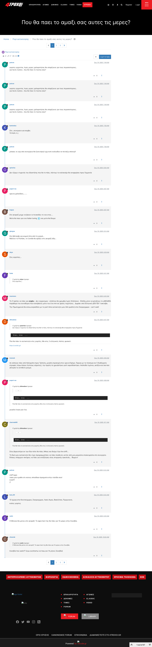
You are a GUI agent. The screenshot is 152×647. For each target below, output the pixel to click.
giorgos (12, 231)
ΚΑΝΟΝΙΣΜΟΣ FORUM (62, 635)
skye (11, 252)
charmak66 (13, 422)
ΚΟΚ (142, 577)
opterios (12, 168)
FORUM (67, 607)
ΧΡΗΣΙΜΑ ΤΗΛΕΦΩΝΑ (125, 577)
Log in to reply (105, 57)
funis (11, 273)
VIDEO (89, 603)
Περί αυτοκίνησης (12, 52)
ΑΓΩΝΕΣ (90, 595)
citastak (12, 537)
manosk (12, 358)
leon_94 (12, 495)
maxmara (13, 296)
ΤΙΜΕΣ (67, 603)
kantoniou (13, 126)
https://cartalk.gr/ (15, 345)
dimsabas (13, 320)
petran (12, 62)
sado (11, 516)
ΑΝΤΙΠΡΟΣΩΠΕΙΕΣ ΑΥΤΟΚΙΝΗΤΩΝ (24, 577)
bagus (12, 210)
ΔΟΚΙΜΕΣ (68, 599)
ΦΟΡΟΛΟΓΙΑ (52, 577)
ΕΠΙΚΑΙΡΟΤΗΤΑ (71, 595)
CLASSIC (90, 599)
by (71, 643)
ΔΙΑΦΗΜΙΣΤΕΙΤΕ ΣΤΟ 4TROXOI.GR (105, 635)
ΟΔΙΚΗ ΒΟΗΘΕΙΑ (70, 577)
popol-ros (13, 189)
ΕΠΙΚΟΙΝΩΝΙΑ (80, 635)
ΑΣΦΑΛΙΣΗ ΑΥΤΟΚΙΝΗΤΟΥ (96, 577)
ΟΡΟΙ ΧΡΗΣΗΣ (42, 635)
